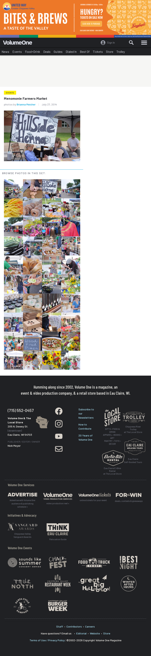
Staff (59, 626)
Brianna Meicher (26, 104)
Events (17, 51)
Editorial (81, 633)
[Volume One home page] (19, 43)
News (5, 51)
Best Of (85, 51)
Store (109, 51)
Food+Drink (32, 51)
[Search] (131, 43)
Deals (47, 51)
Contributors (74, 626)
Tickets (98, 51)
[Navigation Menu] (144, 43)
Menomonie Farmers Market (25, 98)
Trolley (120, 51)
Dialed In (71, 51)
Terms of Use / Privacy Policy (47, 640)
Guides (58, 51)
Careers (90, 626)
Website (95, 633)
